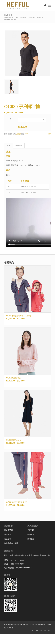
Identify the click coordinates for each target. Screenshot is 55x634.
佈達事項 (31, 535)
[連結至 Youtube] (37, 631)
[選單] (49, 5)
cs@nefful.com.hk (24, 568)
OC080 (27, 134)
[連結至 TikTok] (49, 631)
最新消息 (31, 530)
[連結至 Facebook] (33, 631)
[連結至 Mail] (45, 631)
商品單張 (7, 539)
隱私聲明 (31, 539)
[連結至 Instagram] (41, 631)
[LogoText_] (23, 5)
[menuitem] (43, 5)
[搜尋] (43, 5)
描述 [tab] (8, 145)
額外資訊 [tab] (18, 145)
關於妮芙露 (8, 530)
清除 (49, 134)
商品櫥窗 (8, 15)
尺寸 (11, 119)
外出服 (18, 134)
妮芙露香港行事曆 (11, 543)
